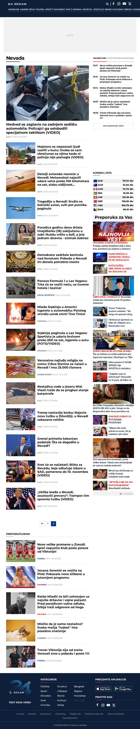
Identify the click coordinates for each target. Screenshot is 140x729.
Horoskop (80, 696)
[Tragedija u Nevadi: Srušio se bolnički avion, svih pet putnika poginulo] (20, 208)
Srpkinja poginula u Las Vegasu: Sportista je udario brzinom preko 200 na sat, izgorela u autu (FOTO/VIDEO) (63, 338)
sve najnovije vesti (113, 126)
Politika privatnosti (94, 714)
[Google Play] (123, 688)
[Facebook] (113, 4)
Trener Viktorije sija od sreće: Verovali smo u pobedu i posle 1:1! (63, 652)
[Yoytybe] (124, 4)
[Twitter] (130, 4)
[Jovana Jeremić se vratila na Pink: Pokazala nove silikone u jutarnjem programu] (20, 577)
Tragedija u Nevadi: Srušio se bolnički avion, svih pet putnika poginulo (62, 205)
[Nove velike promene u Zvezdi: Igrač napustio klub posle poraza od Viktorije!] (20, 551)
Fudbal (41, 559)
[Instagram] (119, 4)
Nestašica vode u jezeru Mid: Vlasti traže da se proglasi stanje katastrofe (62, 390)
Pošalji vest (75, 714)
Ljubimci (41, 638)
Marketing (60, 714)
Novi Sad (79, 700)
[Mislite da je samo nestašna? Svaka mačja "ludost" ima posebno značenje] (20, 630)
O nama (20, 714)
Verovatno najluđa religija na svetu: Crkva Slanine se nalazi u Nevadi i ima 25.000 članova (62, 364)
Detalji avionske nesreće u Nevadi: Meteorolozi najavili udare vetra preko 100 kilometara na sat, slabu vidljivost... (63, 179)
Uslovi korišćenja (115, 714)
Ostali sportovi (45, 295)
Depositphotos (70, 718)
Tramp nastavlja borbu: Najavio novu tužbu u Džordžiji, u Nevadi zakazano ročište (62, 416)
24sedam (59, 725)
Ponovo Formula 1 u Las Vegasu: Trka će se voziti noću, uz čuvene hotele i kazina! (63, 284)
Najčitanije (113, 58)
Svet (68, 9)
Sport (48, 9)
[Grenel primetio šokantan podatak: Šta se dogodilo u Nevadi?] (20, 445)
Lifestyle (98, 9)
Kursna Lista (102, 173)
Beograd (79, 686)
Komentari (127, 58)
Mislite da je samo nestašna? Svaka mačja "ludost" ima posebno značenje (60, 627)
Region (78, 691)
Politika (40, 9)
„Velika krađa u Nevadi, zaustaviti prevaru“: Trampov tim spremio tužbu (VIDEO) (63, 496)
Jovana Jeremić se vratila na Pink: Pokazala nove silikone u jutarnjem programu (61, 574)
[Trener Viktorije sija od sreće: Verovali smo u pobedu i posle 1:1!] (20, 657)
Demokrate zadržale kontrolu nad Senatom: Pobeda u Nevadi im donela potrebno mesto (62, 258)
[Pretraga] (107, 4)
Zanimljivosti (44, 375)
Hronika (76, 9)
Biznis (108, 9)
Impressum (45, 714)
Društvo (87, 9)
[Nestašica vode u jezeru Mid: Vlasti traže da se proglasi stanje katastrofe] (20, 393)
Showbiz (59, 9)
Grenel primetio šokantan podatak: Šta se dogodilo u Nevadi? (58, 442)
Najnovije (13, 9)
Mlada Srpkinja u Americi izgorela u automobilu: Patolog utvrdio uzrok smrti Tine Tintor (61, 310)
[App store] (103, 688)
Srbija (127, 9)
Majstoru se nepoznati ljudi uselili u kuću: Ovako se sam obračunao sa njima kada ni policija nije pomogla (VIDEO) (60, 152)
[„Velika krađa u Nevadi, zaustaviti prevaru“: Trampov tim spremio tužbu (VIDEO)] (20, 499)
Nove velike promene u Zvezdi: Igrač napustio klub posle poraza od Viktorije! (62, 548)
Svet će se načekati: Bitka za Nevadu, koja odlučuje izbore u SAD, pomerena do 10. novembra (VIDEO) (62, 470)
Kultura (117, 9)
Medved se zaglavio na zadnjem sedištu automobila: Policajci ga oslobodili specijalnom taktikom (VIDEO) (41, 129)
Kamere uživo (27, 9)
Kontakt (32, 714)
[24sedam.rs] (17, 4)
